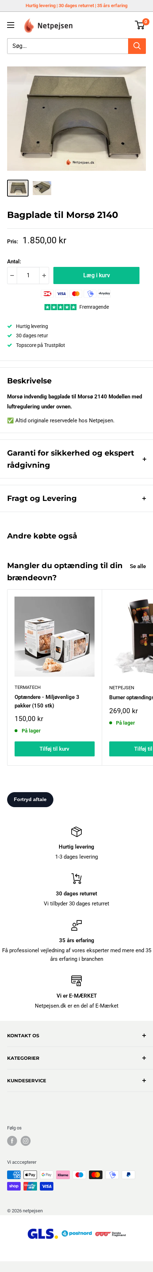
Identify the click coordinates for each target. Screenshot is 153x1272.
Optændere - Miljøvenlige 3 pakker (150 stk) (47, 701)
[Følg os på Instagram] (26, 1141)
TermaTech (28, 687)
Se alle (138, 566)
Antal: (14, 261)
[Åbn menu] (10, 25)
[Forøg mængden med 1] (44, 275)
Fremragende (94, 307)
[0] (140, 25)
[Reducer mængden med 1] (12, 275)
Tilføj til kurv (54, 749)
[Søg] (137, 46)
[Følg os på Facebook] (12, 1141)
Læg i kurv (96, 275)
